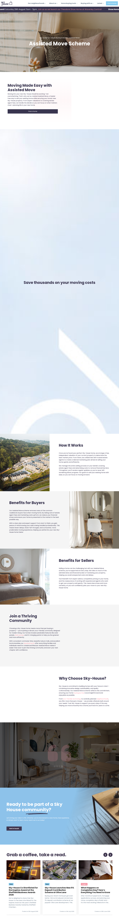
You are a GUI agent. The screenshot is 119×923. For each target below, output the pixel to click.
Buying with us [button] (86, 3)
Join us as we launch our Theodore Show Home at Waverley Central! (61, 9)
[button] (14, 829)
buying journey (79, 693)
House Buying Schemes (59, 38)
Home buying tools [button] (68, 3)
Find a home (111, 3)
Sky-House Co (44, 38)
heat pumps (19, 635)
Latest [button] (99, 3)
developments (29, 643)
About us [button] (52, 3)
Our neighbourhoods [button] (36, 3)
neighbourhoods (102, 699)
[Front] (6, 3)
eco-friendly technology (72, 699)
